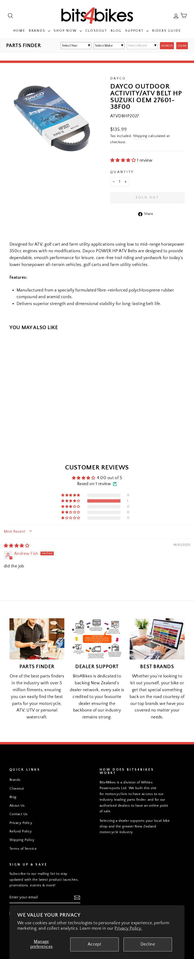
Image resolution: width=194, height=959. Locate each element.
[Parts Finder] (36, 638)
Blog (116, 31)
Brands (38, 31)
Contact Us (18, 814)
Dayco (118, 78)
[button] (123, 160)
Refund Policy (20, 831)
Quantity (122, 172)
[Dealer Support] (97, 638)
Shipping (140, 136)
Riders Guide (166, 31)
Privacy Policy (20, 823)
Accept (94, 944)
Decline (148, 944)
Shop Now (66, 31)
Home (19, 31)
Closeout (96, 31)
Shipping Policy (22, 840)
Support (135, 31)
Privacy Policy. (128, 928)
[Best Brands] (157, 638)
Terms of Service (23, 849)
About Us (17, 806)
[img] (16, 546)
